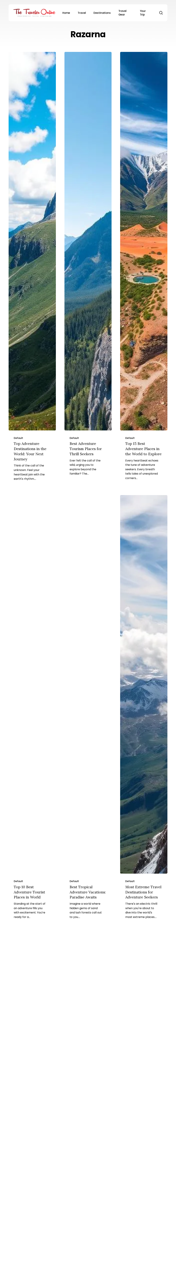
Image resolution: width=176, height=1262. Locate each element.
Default (18, 438)
